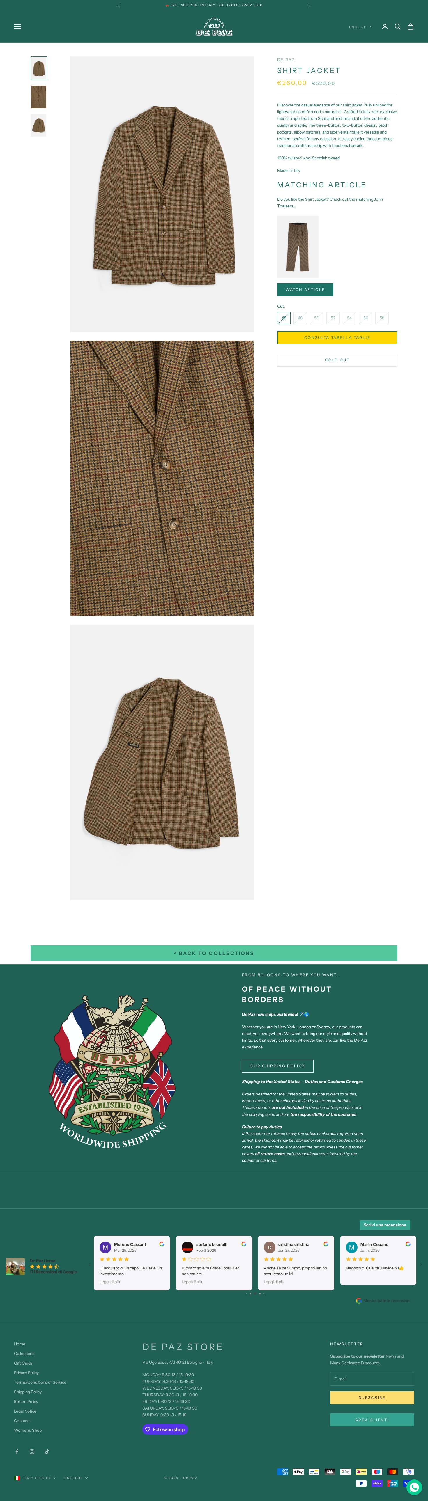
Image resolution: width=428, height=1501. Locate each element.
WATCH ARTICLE (305, 289)
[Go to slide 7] (263, 1293)
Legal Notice (25, 1411)
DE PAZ (286, 59)
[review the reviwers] (161, 1244)
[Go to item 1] (39, 68)
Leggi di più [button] (110, 1281)
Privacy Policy (26, 1372)
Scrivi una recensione (385, 1225)
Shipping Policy (28, 1392)
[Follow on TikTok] (47, 1451)
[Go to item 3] (39, 125)
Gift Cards (23, 1363)
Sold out (337, 360)
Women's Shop (28, 1430)
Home (19, 1344)
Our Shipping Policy (277, 1065)
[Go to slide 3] (246, 1293)
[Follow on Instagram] (32, 1451)
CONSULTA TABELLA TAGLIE (337, 337)
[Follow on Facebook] (17, 1451)
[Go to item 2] (39, 97)
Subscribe (372, 1397)
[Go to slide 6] (260, 1293)
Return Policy (26, 1401)
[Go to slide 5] (255, 1294)
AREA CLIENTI (372, 1420)
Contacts (22, 1420)
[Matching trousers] (298, 246)
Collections (24, 1353)
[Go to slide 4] (250, 1293)
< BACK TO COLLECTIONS (214, 953)
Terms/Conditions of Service (40, 1382)
